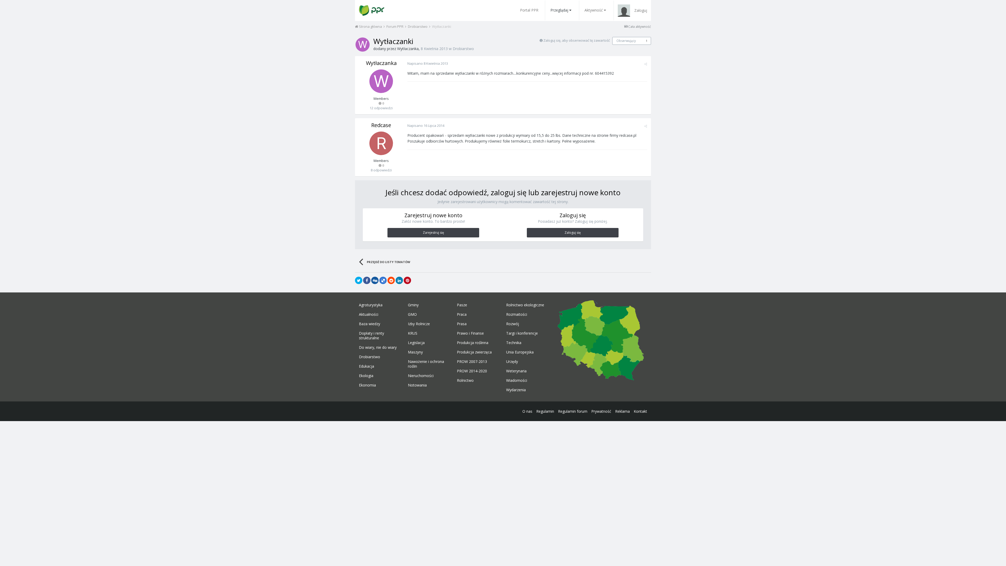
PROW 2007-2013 (472, 361)
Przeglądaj (559, 10)
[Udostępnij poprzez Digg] (375, 280)
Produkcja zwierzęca (474, 352)
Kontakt (640, 411)
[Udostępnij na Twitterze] (358, 280)
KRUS (412, 333)
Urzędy (512, 361)
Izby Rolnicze (419, 324)
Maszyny (415, 352)
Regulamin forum (572, 411)
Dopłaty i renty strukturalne (371, 335)
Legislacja (416, 342)
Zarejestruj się (433, 232)
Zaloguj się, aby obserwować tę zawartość (576, 40)
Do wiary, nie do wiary (378, 347)
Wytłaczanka (408, 48)
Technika (513, 342)
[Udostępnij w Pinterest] (407, 280)
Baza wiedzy (369, 324)
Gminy (413, 305)
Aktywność (593, 10)
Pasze (462, 305)
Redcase (381, 125)
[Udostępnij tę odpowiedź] (645, 64)
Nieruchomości (421, 375)
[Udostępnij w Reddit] (391, 280)
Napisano (427, 63)
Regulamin (545, 411)
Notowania (417, 385)
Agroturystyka (370, 305)
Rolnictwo (465, 380)
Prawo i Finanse (470, 333)
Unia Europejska (520, 352)
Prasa (462, 324)
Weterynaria (516, 371)
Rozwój (512, 324)
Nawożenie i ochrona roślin (426, 364)
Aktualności (368, 314)
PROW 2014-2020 (472, 371)
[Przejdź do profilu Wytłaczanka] (363, 44)
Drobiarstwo (463, 48)
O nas (527, 411)
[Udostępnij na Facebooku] (366, 280)
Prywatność (601, 411)
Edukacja (366, 366)
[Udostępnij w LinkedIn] (399, 280)
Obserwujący (626, 41)
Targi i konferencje (522, 333)
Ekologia (366, 375)
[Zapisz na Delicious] (383, 280)
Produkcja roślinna (472, 342)
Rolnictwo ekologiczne (525, 305)
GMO (412, 314)
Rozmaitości (516, 314)
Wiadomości (516, 380)
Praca (462, 314)
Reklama (622, 411)
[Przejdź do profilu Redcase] (381, 143)
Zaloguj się (573, 232)
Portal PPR (529, 10)
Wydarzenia (516, 390)
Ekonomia (367, 385)
